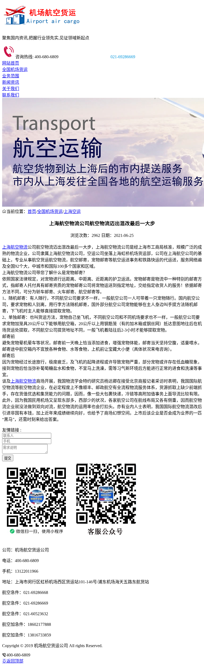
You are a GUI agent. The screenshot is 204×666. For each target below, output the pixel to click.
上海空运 (72, 211)
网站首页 (10, 63)
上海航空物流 (15, 247)
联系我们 (10, 95)
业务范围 (10, 76)
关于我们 (10, 88)
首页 (32, 211)
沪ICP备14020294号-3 (123, 645)
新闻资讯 (10, 82)
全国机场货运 (15, 69)
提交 (7, 458)
